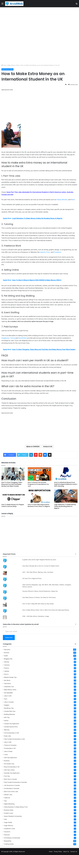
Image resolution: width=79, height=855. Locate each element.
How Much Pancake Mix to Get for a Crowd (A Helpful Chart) (40, 566)
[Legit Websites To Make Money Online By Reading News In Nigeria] (66, 496)
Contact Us (73, 851)
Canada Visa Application (11, 723)
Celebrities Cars (9, 686)
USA (5, 819)
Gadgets (6, 705)
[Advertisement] (39, 21)
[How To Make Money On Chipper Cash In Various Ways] (13, 496)
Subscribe (8, 637)
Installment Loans (9, 828)
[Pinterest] (36, 455)
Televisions (7, 683)
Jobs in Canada (9, 702)
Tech (5, 699)
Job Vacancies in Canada (12, 785)
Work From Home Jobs (11, 791)
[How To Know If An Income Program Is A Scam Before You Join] (39, 474)
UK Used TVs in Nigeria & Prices (32, 578)
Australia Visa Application (12, 773)
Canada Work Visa (9, 711)
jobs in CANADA (33, 446)
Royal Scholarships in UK (11, 767)
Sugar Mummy (8, 825)
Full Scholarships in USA (11, 733)
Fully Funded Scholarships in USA (14, 739)
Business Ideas (8, 810)
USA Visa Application (10, 757)
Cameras (7, 665)
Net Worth (7, 680)
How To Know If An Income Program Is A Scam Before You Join (38, 484)
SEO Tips (7, 717)
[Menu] (2, 4)
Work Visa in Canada (10, 779)
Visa (5, 801)
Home (5, 65)
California (7, 797)
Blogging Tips (8, 659)
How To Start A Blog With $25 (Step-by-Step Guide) (38, 603)
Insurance (7, 831)
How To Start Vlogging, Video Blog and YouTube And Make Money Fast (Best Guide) (11, 484)
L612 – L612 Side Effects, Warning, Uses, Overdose (37, 572)
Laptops (6, 671)
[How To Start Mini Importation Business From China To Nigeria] (39, 496)
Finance (6, 668)
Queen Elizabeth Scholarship (13, 816)
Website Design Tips (10, 677)
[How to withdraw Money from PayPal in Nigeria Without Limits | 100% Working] (66, 474)
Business (7, 760)
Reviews (6, 652)
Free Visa (7, 776)
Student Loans (8, 813)
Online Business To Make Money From (16, 807)
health (6, 655)
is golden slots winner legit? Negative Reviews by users (39, 559)
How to (6, 674)
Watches (6, 730)
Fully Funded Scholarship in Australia (15, 782)
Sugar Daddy (8, 822)
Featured (7, 835)
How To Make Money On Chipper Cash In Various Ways (12, 505)
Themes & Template (10, 745)
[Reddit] (40, 455)
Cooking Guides (9, 844)
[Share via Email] (50, 455)
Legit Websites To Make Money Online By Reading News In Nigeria (65, 506)
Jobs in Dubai (8, 751)
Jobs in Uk (48, 446)
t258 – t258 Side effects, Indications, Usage (35, 616)
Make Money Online (14, 65)
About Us (66, 851)
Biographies (7, 841)
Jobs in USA (7, 696)
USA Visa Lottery (9, 770)
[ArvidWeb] (14, 3)
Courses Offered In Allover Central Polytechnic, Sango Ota (40, 591)
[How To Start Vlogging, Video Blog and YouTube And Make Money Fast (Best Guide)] (13, 474)
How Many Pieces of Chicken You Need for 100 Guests (39, 597)
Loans (6, 754)
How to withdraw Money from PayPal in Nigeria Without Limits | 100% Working (65, 484)
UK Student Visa (9, 764)
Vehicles (6, 662)
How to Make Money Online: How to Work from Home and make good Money (45, 610)
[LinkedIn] (31, 455)
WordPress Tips (9, 708)
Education (7, 649)
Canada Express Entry (11, 726)
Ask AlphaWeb (8, 693)
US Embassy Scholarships (12, 838)
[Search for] (77, 4)
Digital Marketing (9, 804)
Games (6, 720)
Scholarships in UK (10, 748)
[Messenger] (45, 455)
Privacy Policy (58, 851)
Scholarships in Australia (11, 788)
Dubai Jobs (7, 736)
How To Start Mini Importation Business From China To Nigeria (39, 505)
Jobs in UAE (7, 742)
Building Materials (9, 714)
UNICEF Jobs (8, 794)
